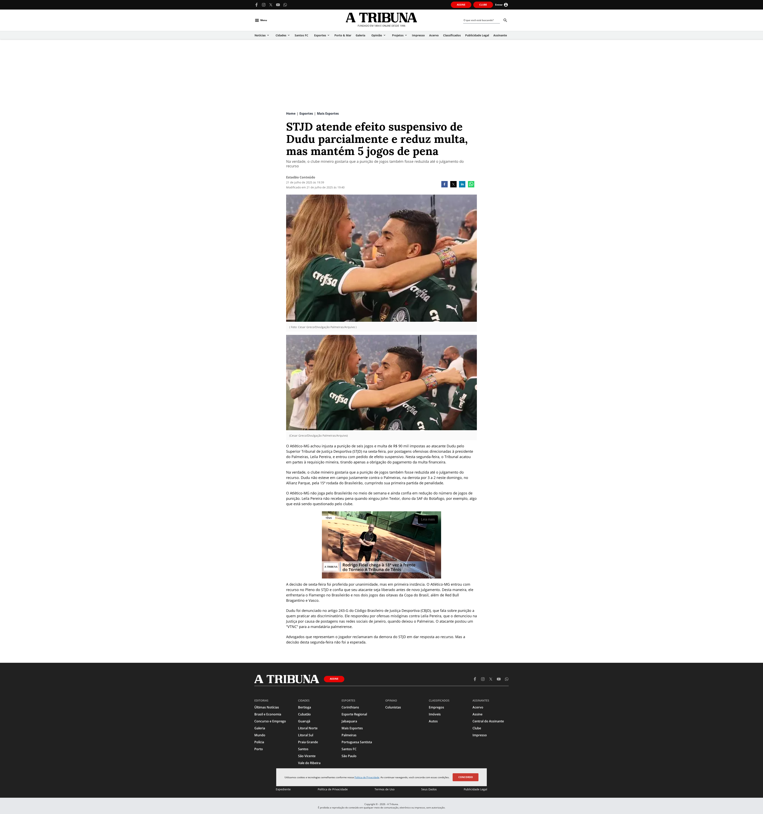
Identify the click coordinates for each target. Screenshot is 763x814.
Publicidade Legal (475, 789)
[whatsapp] (471, 184)
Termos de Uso (384, 789)
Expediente (283, 789)
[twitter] (453, 184)
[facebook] (444, 184)
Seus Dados (429, 789)
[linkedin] (462, 184)
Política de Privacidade (366, 777)
